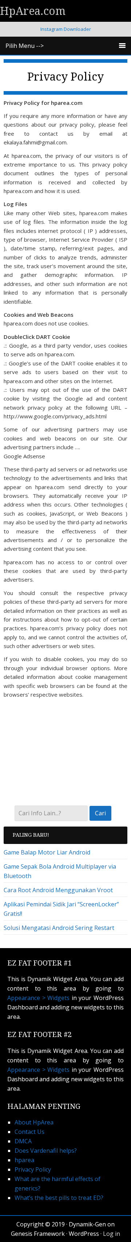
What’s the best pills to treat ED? (59, 1198)
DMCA (23, 1141)
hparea (24, 1160)
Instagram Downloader (65, 29)
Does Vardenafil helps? (46, 1151)
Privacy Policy (33, 1169)
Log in (111, 1234)
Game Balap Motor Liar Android (47, 852)
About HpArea (34, 1122)
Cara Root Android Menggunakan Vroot (58, 890)
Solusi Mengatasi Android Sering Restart (59, 928)
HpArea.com (33, 11)
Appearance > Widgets (38, 998)
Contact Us (29, 1132)
